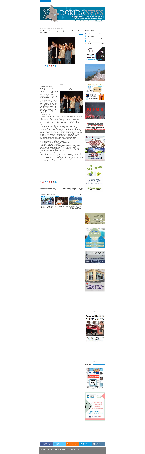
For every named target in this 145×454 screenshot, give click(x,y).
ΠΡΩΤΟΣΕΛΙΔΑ (61, 1)
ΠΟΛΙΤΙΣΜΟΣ (91, 26)
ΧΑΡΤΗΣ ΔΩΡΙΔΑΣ (55, 1)
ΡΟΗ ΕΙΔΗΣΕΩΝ (49, 26)
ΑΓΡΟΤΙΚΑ (79, 26)
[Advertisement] (34, 47)
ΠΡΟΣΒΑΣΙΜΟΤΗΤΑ (65, 449)
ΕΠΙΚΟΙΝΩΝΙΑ (72, 449)
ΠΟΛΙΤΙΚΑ (72, 26)
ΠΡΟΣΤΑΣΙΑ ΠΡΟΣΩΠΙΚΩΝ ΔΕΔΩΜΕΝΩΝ (53, 449)
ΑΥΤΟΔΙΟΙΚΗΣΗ (58, 26)
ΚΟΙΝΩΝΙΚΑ (65, 26)
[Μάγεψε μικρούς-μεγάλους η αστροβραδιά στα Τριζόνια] (47, 200)
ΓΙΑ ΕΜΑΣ (78, 449)
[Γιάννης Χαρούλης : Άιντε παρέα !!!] (61, 200)
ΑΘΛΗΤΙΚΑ (85, 26)
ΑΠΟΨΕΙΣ (97, 26)
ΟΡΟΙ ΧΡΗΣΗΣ (42, 449)
